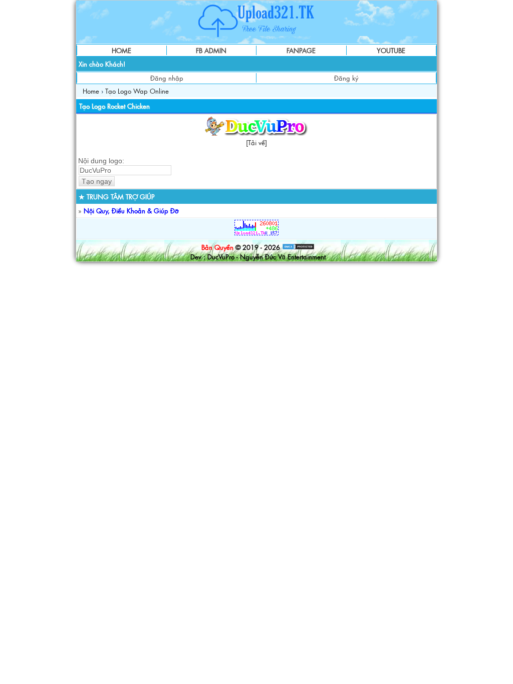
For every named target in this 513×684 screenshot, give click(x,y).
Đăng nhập (166, 78)
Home (91, 91)
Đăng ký (346, 78)
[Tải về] (256, 142)
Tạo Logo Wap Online (137, 91)
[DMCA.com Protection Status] (298, 247)
